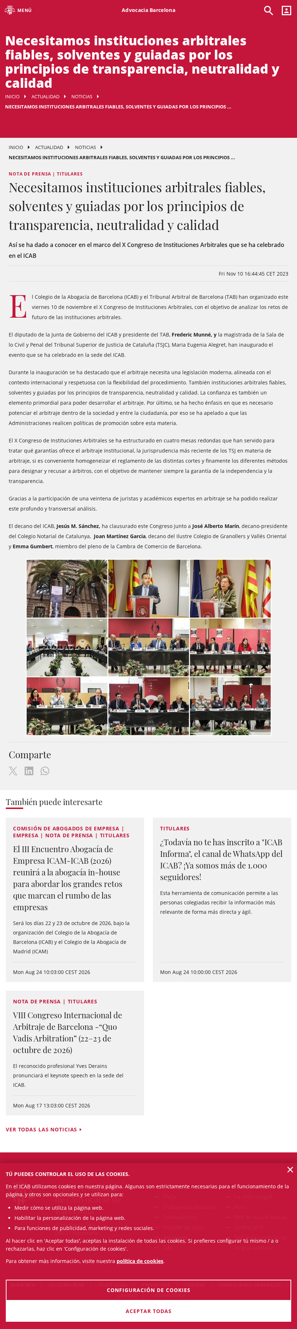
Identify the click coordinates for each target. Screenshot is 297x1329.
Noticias (81, 96)
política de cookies (140, 1261)
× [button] (290, 1169)
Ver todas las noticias (41, 1129)
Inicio (12, 96)
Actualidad (45, 96)
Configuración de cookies (149, 1290)
